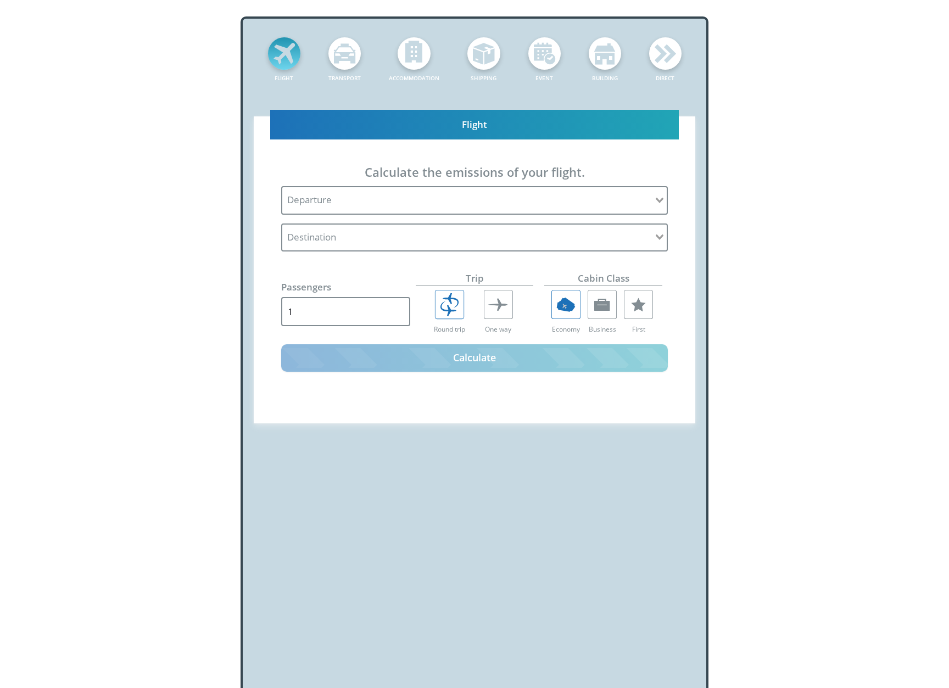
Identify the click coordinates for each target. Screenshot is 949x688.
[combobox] (474, 200)
